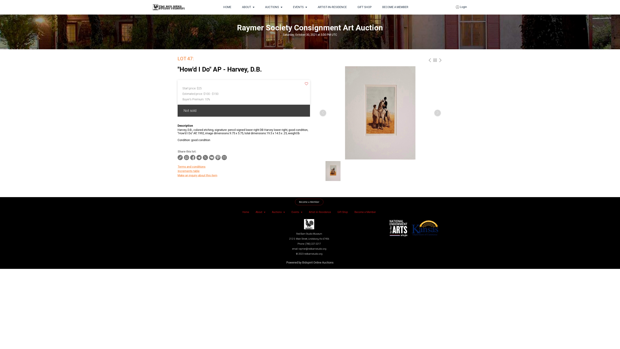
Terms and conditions (192, 166)
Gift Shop (364, 7)
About (246, 7)
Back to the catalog (435, 60)
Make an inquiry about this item (197, 175)
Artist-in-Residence (332, 7)
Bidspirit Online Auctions (318, 262)
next (440, 60)
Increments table (189, 171)
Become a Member (395, 7)
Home (227, 7)
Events (298, 7)
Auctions (272, 7)
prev (430, 60)
